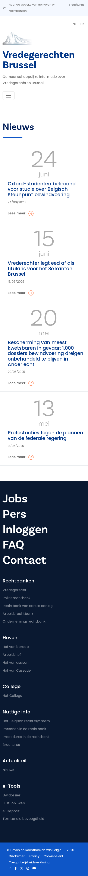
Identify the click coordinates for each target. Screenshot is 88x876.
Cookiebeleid (53, 856)
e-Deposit (11, 811)
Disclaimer (17, 856)
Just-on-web (14, 803)
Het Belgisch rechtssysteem (26, 721)
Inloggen (25, 529)
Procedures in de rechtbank (26, 736)
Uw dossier (12, 795)
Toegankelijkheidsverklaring (29, 862)
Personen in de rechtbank (24, 728)
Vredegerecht (14, 590)
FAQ (13, 544)
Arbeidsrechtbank (18, 613)
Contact (24, 560)
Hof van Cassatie (17, 670)
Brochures (77, 5)
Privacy (34, 856)
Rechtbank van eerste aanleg (28, 605)
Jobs (15, 498)
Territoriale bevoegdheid (23, 818)
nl (74, 23)
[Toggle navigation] (9, 95)
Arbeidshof (12, 654)
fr (82, 23)
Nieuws (8, 769)
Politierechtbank (17, 597)
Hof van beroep (16, 646)
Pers (14, 514)
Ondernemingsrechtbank (24, 621)
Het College (12, 695)
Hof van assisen (15, 662)
